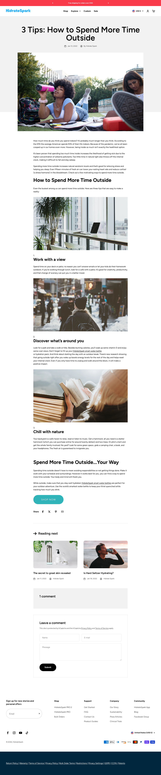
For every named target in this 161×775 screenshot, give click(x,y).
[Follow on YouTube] (20, 733)
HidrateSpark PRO (62, 712)
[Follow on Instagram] (14, 733)
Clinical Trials (116, 721)
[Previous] (52, 3)
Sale (96, 11)
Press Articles (116, 717)
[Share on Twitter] (49, 511)
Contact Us (89, 717)
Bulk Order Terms (67, 763)
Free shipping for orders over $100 (80, 3)
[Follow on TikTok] (27, 733)
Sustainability (116, 712)
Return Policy (12, 763)
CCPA (114, 763)
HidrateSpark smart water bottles (96, 483)
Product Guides (91, 721)
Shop (65, 11)
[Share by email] (62, 511)
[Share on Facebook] (42, 511)
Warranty (23, 763)
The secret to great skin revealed (52, 573)
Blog (136, 712)
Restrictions (81, 763)
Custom (87, 11)
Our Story (114, 707)
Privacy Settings (95, 763)
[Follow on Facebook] (7, 733)
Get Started (89, 707)
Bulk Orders (59, 717)
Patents (121, 763)
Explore (74, 11)
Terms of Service (102, 628)
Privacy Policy (86, 628)
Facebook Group (141, 717)
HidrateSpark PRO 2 (63, 707)
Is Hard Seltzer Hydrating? (99, 573)
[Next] (108, 3)
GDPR (107, 763)
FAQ (86, 712)
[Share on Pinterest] (55, 511)
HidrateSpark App (142, 707)
